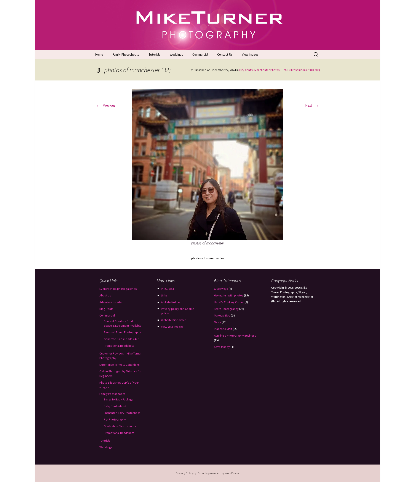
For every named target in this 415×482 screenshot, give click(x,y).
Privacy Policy (185, 473)
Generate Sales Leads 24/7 (121, 339)
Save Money (222, 347)
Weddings (176, 54)
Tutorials (154, 54)
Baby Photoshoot (115, 406)
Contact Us (225, 54)
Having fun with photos (228, 295)
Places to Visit (223, 329)
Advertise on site (110, 302)
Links (164, 295)
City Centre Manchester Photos (259, 70)
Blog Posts (106, 309)
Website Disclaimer (173, 320)
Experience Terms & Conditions (119, 365)
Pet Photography (115, 419)
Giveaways (221, 289)
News (217, 322)
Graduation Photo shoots (120, 426)
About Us (105, 295)
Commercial (200, 54)
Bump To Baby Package (119, 399)
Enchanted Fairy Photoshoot (122, 413)
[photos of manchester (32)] (207, 164)
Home (99, 54)
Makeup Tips (222, 315)
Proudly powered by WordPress (218, 473)
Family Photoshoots (125, 54)
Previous (105, 105)
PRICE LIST (167, 289)
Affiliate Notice (170, 302)
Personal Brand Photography (122, 332)
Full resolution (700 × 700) (303, 70)
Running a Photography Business (235, 335)
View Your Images (172, 327)
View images (250, 54)
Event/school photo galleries (118, 289)
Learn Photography (226, 309)
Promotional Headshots (119, 346)
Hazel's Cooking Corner (229, 302)
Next (312, 105)
